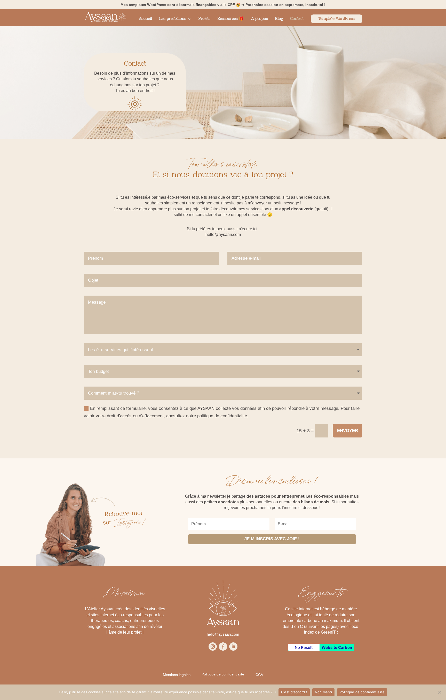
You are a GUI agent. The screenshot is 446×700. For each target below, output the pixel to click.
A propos (259, 19)
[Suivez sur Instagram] (213, 646)
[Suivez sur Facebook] (223, 646)
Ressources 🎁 (231, 19)
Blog (279, 19)
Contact (297, 19)
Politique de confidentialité (362, 692)
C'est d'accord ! (294, 692)
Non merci (323, 692)
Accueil (145, 19)
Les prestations (172, 19)
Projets (204, 19)
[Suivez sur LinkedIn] (233, 646)
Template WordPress (336, 19)
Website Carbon (337, 647)
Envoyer (347, 430)
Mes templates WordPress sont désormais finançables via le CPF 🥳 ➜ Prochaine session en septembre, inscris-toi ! (223, 5)
